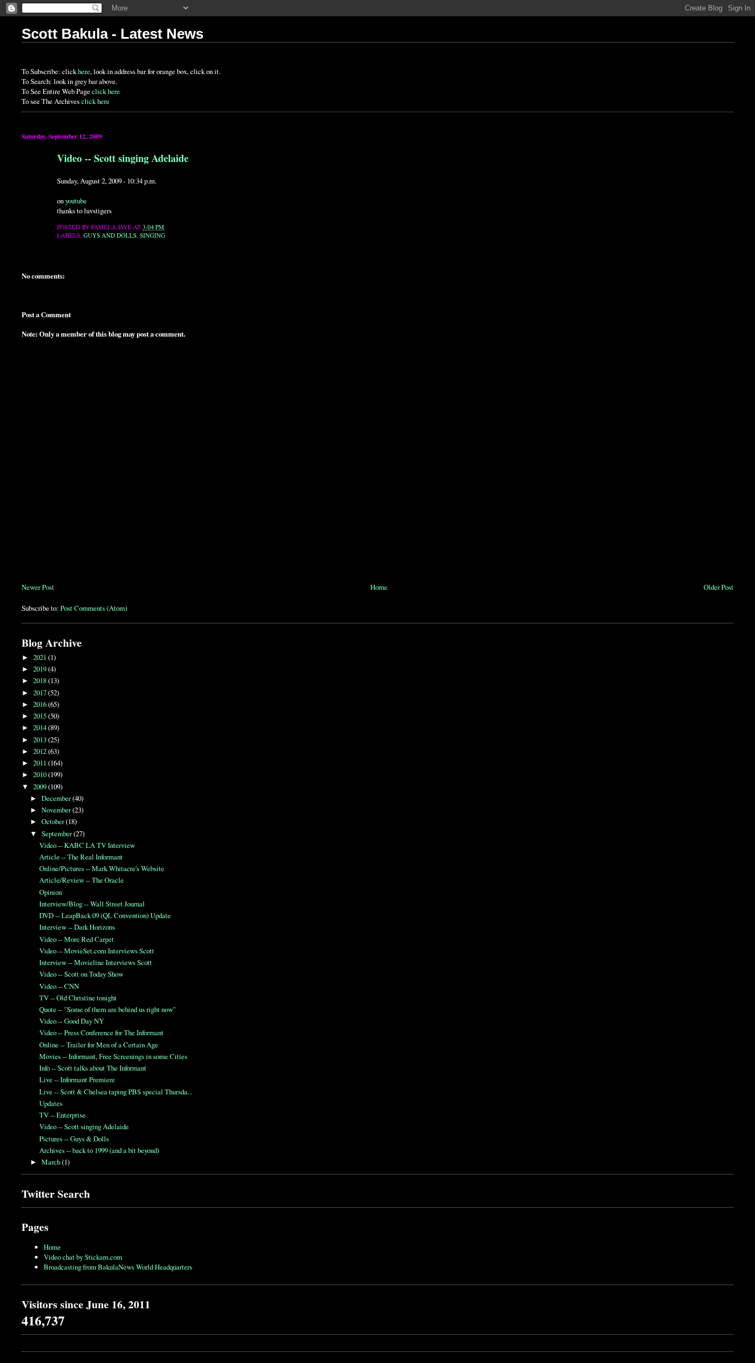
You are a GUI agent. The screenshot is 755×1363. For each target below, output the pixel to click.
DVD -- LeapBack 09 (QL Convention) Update (105, 915)
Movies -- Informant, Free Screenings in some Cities (113, 1056)
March (51, 1162)
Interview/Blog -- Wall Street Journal (92, 904)
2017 (40, 693)
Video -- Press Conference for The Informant (101, 1032)
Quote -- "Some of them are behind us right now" (107, 1009)
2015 (40, 716)
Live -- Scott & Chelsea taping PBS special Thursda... (115, 1092)
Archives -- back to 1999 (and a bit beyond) (99, 1150)
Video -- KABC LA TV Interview (87, 845)
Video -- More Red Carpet (76, 939)
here (84, 71)
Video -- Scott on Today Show (81, 974)
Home (378, 587)
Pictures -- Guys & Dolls (74, 1139)
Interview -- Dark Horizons (77, 927)
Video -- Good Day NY (71, 1021)
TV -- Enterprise (62, 1115)
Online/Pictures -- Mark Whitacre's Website (101, 868)
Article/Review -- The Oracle (81, 880)
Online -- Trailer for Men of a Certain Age (98, 1045)
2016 (40, 704)
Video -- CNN (59, 986)
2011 (40, 763)
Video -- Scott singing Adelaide (122, 158)
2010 (40, 774)
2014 (40, 727)
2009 (40, 786)
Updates (50, 1103)
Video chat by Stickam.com (83, 1257)
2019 (40, 669)
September (57, 833)
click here (106, 91)
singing (152, 235)
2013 (40, 740)
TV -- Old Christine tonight (78, 998)
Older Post (718, 587)
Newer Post (38, 587)
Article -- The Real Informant (81, 857)
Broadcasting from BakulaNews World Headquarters (118, 1267)
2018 (40, 680)
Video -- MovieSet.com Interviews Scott (96, 951)
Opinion (50, 892)
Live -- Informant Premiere (77, 1079)
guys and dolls (110, 235)
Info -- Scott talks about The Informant (92, 1068)
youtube (76, 201)
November (56, 810)
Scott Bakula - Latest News (112, 33)
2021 (40, 657)
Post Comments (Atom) (93, 608)
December (56, 798)
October (53, 821)
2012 (40, 751)
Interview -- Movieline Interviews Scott (95, 962)
